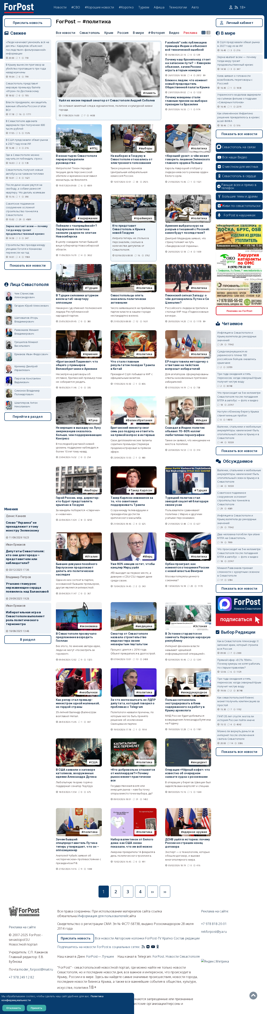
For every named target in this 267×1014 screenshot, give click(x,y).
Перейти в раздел (28, 416)
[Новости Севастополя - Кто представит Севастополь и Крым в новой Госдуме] (133, 196)
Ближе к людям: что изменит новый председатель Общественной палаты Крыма (187, 84)
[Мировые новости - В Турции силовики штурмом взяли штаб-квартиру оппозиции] (79, 265)
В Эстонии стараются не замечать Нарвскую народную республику (188, 637)
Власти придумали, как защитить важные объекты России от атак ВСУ (26, 106)
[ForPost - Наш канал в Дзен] (160, 947)
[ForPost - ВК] (148, 947)
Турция (92, 288)
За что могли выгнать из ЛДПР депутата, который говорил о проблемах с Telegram (133, 703)
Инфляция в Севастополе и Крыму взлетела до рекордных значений (236, 336)
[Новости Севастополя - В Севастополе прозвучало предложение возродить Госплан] (79, 603)
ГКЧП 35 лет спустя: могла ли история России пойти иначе (236, 718)
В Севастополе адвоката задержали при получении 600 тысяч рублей (25, 124)
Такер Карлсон (141, 490)
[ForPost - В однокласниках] (157, 947)
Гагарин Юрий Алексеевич (31, 305)
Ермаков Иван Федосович (31, 354)
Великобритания (140, 420)
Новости (60, 7)
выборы (146, 148)
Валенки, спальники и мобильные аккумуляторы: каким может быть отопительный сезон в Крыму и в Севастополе (239, 432)
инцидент (200, 762)
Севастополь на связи (238, 147)
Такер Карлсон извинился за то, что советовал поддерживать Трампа (132, 501)
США (94, 762)
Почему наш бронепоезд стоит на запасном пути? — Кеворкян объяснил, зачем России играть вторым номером (188, 65)
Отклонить (13, 1008)
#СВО (75, 7)
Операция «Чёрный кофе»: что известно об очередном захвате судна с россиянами (187, 773)
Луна (94, 420)
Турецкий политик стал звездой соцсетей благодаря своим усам (186, 501)
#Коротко (126, 7)
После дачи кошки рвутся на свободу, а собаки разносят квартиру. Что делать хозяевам (25, 188)
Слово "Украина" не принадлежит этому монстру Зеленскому (22, 526)
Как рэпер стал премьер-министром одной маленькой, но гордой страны (78, 703)
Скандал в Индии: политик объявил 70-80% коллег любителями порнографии (185, 431)
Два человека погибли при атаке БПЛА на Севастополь (238, 536)
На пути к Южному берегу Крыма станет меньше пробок (238, 413)
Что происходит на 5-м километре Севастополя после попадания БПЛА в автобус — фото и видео (239, 396)
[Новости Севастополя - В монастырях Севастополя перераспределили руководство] (79, 126)
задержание (89, 218)
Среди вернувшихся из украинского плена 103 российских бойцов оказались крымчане (236, 357)
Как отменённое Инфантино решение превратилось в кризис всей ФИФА (238, 117)
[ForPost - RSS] (143, 947)
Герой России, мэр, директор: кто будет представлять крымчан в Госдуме (77, 501)
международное (195, 692)
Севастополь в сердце (239, 176)
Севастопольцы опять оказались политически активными (128, 299)
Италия (92, 556)
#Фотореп (156, 33)
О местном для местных (240, 166)
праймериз (144, 218)
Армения (91, 354)
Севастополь (90, 33)
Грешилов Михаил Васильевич (26, 344)
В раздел (27, 639)
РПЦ (95, 148)
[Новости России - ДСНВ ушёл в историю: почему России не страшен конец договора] (188, 809)
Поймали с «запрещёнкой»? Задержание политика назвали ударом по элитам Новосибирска (76, 231)
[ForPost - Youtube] (153, 947)
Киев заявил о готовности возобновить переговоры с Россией (235, 79)
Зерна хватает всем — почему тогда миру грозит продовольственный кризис (27, 230)
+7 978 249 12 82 (21, 977)
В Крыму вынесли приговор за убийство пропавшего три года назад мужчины (26, 68)
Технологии (178, 7)
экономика (90, 626)
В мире (138, 33)
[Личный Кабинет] (231, 7)
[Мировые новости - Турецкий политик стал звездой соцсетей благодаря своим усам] (188, 468)
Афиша (159, 7)
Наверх (254, 995)
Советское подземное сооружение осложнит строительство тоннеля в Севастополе (22, 209)
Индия (202, 420)
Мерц (148, 556)
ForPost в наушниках (239, 215)
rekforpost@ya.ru (214, 931)
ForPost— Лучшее (100, 956)
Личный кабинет (239, 23)
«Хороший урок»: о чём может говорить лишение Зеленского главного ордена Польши (187, 159)
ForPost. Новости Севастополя (176, 956)
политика (200, 148)
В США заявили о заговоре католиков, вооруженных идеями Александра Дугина (76, 773)
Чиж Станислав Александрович (24, 295)
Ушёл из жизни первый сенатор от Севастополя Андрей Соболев (107, 100)
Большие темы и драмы (240, 196)
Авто (195, 7)
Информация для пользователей (102, 916)
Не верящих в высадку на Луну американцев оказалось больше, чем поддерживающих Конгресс (79, 433)
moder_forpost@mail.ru (36, 969)
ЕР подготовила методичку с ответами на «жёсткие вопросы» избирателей (186, 365)
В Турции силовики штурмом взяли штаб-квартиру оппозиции (77, 299)
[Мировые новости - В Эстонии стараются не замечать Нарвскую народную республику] (188, 603)
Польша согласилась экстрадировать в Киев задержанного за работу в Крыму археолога (185, 705)
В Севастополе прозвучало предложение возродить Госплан (76, 637)
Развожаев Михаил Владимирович (26, 332)
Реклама (190, 33)
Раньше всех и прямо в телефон (238, 186)
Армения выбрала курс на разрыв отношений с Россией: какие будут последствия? (187, 229)
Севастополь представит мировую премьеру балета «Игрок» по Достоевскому (23, 87)
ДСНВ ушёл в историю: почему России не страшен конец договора (187, 843)
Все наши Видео (234, 157)
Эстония (201, 626)
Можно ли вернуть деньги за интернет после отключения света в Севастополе (235, 735)
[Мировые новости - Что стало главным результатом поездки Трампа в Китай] (134, 332)
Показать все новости (28, 265)
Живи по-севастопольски (241, 205)
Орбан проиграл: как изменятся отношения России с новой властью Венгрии (187, 567)
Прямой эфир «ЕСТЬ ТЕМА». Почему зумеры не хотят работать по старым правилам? (238, 663)
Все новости (65, 33)
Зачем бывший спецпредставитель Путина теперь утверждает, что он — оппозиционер (77, 845)
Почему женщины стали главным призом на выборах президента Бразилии (186, 101)
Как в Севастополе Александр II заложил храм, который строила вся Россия (238, 644)
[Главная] (19, 5)
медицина (144, 626)
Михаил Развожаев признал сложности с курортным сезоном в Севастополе (238, 571)
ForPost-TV (153, 938)
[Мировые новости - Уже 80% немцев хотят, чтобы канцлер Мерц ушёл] (134, 534)
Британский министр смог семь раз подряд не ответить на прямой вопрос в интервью (133, 431)
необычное (89, 692)
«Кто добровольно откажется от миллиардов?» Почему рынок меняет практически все (133, 775)
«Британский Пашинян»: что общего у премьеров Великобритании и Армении (77, 365)
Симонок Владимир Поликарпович (27, 392)
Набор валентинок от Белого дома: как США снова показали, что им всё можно (132, 843)
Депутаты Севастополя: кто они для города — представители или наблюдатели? (25, 557)
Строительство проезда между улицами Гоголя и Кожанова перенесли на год (25, 248)
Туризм (143, 7)
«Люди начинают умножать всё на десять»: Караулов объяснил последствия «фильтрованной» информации (27, 47)
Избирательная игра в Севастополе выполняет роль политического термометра (25, 618)
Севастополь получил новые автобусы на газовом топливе (25, 171)
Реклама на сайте (22, 927)
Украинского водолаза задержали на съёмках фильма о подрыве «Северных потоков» (239, 98)
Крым (108, 33)
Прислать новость (28, 23)
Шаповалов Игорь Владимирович (26, 319)
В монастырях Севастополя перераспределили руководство (76, 159)
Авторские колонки (129, 938)
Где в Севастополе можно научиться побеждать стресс (24, 157)
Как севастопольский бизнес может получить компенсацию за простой (238, 701)
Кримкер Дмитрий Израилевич (26, 368)
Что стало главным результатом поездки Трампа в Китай (133, 365)
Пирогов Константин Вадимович (27, 380)
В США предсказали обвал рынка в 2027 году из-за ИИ (27, 141)
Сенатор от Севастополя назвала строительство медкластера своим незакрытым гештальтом (129, 639)
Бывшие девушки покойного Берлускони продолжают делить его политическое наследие (76, 569)
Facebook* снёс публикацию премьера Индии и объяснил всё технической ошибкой (186, 46)
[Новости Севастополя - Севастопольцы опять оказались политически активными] (134, 265)
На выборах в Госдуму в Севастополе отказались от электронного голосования (132, 159)
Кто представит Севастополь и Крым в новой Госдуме (128, 229)
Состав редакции (187, 938)
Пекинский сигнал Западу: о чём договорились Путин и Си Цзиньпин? (187, 299)
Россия (123, 33)
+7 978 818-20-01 (214, 924)
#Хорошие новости (99, 7)
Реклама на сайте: (215, 911)
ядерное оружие (195, 832)
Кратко (167, 938)
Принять (36, 1008)
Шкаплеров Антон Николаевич (26, 404)
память (150, 93)
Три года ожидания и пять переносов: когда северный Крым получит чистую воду (239, 377)
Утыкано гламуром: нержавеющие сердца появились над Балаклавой (27, 587)
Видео (174, 33)
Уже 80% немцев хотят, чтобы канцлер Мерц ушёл (133, 565)
